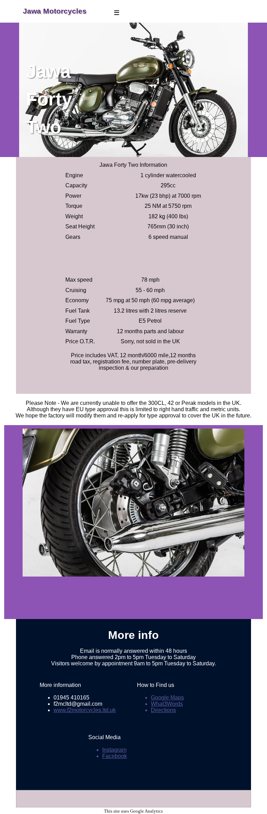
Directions (163, 710)
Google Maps (167, 697)
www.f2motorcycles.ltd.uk (85, 710)
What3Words (167, 704)
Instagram (114, 750)
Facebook (114, 756)
